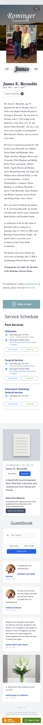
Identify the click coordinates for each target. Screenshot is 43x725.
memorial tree (32, 283)
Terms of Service (28, 714)
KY (11, 399)
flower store (30, 287)
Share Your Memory (16, 511)
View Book (12, 473)
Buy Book (25, 473)
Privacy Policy (14, 714)
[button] (21, 669)
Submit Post (21, 551)
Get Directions (13, 349)
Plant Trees (30, 349)
